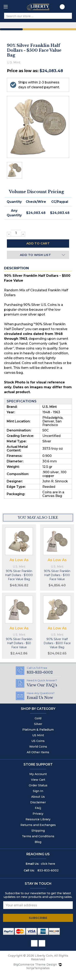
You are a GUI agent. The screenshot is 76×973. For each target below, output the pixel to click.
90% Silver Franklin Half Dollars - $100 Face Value (57, 575)
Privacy (38, 813)
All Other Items (38, 752)
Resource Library (38, 819)
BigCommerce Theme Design (35, 964)
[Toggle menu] (5, 6)
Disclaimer (38, 802)
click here (48, 864)
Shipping (38, 830)
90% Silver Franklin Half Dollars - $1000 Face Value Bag (19, 575)
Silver (38, 724)
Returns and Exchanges (38, 825)
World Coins (38, 746)
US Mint (38, 735)
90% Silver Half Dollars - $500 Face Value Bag (57, 643)
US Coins (38, 741)
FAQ (38, 808)
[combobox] (34, 16)
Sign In (38, 791)
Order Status (38, 785)
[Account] (62, 7)
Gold (38, 718)
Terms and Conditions (38, 836)
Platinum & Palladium (38, 729)
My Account (38, 774)
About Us (38, 796)
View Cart (38, 780)
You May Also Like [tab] (38, 517)
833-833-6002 (48, 870)
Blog (38, 842)
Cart (70, 8)
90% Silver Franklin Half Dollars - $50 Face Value (19, 643)
